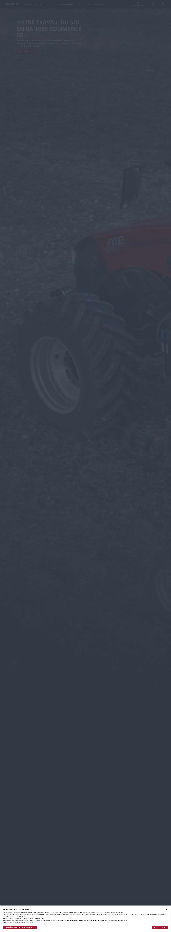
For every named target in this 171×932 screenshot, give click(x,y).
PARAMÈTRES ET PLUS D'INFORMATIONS (20, 927)
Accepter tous (160, 927)
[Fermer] (166, 909)
